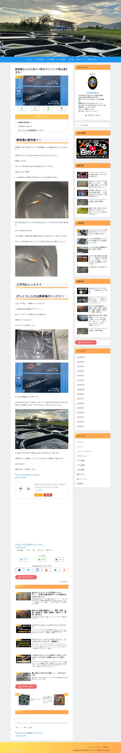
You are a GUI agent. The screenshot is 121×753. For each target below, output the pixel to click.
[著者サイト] (19, 570)
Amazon (38, 495)
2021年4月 (80, 413)
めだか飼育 (80, 470)
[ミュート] (103, 157)
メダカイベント (82, 456)
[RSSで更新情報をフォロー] (64, 570)
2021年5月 (80, 408)
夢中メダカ (80, 474)
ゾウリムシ (80, 442)
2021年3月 (80, 417)
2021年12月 (81, 385)
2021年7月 (80, 399)
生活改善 (80, 484)
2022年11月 (81, 357)
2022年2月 (80, 380)
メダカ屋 (27, 550)
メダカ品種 (20, 550)
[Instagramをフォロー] (37, 570)
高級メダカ (49, 550)
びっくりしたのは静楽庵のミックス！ (31, 130)
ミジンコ (80, 447)
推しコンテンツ (82, 479)
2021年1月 (80, 426)
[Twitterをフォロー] (28, 570)
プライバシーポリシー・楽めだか (99, 747)
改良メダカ (40, 550)
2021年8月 (80, 394)
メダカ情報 (80, 465)
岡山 (33, 550)
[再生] (79, 157)
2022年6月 (80, 362)
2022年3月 (80, 376)
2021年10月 (81, 389)
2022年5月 (80, 366)
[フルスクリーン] (106, 157)
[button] (108, 125)
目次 (40, 117)
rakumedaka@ (92, 92)
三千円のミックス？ (25, 126)
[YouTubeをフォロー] (46, 570)
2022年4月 (80, 371)
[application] (92, 148)
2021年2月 (80, 422)
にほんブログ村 (20, 477)
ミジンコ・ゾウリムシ (84, 451)
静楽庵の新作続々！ (25, 122)
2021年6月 (80, 403)
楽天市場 (47, 495)
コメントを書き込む (42, 721)
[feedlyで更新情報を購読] (55, 570)
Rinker (40, 489)
